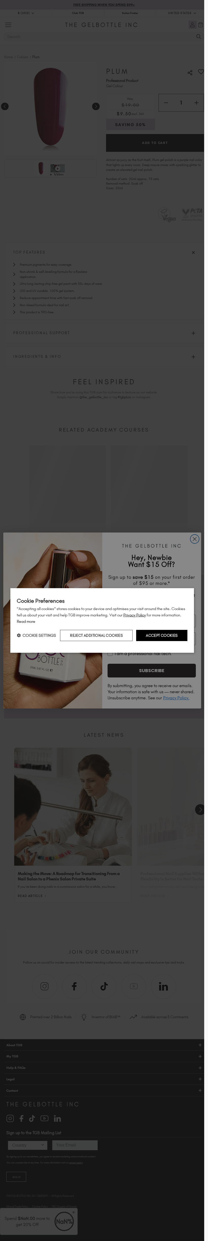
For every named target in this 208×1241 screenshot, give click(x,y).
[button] (36, 635)
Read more (26, 621)
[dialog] (102, 620)
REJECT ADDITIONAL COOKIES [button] (96, 635)
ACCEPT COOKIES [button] (162, 635)
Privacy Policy (134, 615)
